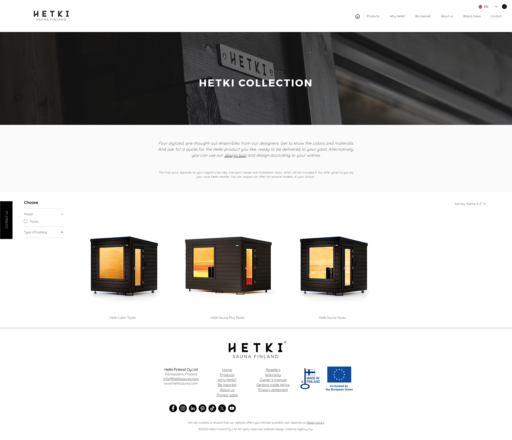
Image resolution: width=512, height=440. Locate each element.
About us (227, 389)
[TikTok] (212, 408)
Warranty (273, 374)
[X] (222, 408)
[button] (504, 6)
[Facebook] (173, 408)
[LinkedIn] (193, 408)
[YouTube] (232, 408)
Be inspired (227, 384)
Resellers (273, 369)
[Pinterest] (202, 408)
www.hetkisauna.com (181, 383)
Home (227, 369)
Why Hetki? (227, 379)
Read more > (315, 422)
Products (227, 374)
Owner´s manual (273, 379)
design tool (235, 155)
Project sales (227, 395)
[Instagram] (183, 408)
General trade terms (273, 384)
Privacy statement (273, 389)
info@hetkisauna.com (181, 378)
